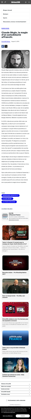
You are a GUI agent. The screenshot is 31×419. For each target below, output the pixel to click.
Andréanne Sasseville (10, 195)
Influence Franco (14, 215)
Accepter (23, 416)
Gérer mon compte (6, 386)
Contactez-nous (5, 394)
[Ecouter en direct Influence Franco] (5, 216)
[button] (3, 46)
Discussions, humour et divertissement (14, 22)
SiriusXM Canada (5, 391)
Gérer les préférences (7, 416)
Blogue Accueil (7, 10)
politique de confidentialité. (9, 412)
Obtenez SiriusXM (6, 383)
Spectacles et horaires (14, 220)
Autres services (5, 389)
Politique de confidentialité (14, 406)
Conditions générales (15, 404)
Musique (5, 14)
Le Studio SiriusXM (9, 201)
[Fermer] (29, 408)
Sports (5, 18)
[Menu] (2, 2)
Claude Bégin (7, 198)
